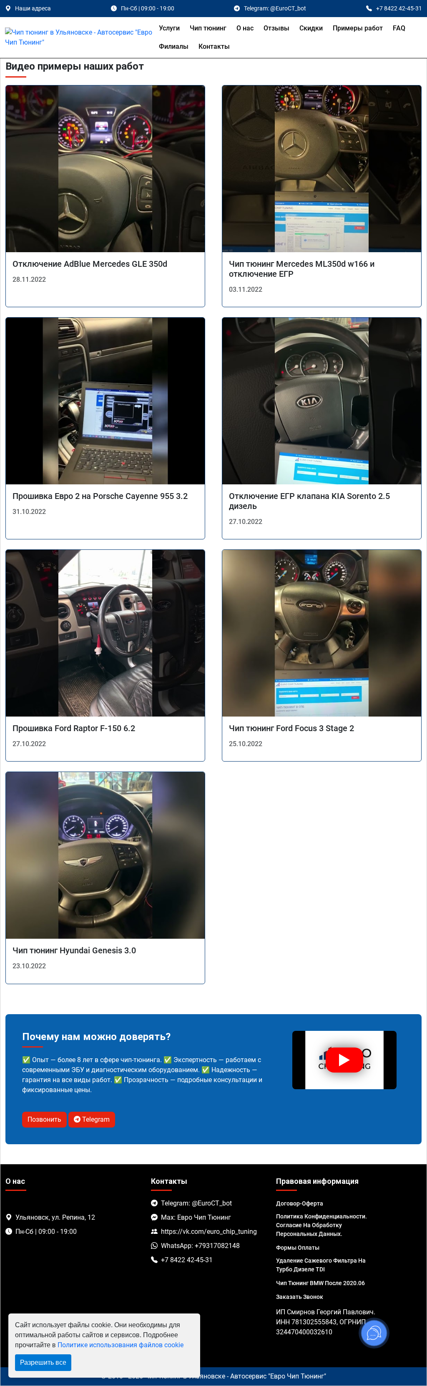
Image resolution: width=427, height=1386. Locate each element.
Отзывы (276, 28)
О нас (245, 28)
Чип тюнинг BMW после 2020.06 (320, 1283)
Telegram (95, 1119)
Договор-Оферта (299, 1203)
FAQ (399, 28)
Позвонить (44, 1119)
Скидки (311, 28)
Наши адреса (33, 8)
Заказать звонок (299, 1296)
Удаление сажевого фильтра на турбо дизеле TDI (321, 1265)
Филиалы (173, 46)
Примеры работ (358, 28)
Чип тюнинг (208, 28)
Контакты (214, 46)
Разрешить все (43, 1362)
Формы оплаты (297, 1247)
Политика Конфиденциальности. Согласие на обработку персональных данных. (321, 1225)
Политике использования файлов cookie (120, 1345)
